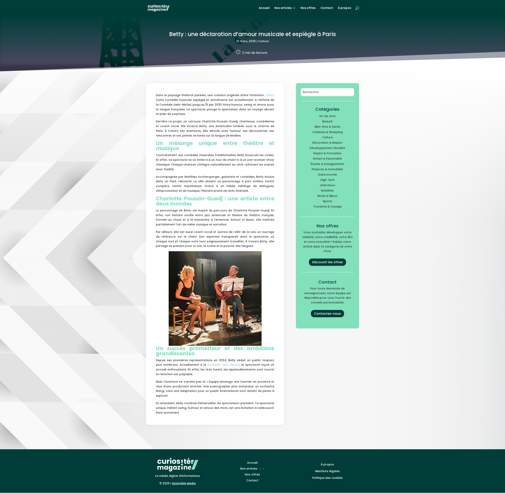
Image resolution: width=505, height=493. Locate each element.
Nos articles (283, 8)
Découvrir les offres (327, 262)
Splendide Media (184, 483)
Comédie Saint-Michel (223, 365)
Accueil (264, 8)
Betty (270, 95)
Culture (263, 41)
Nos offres (308, 8)
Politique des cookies (327, 478)
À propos (344, 8)
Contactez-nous (327, 313)
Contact (327, 8)
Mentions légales (327, 471)
